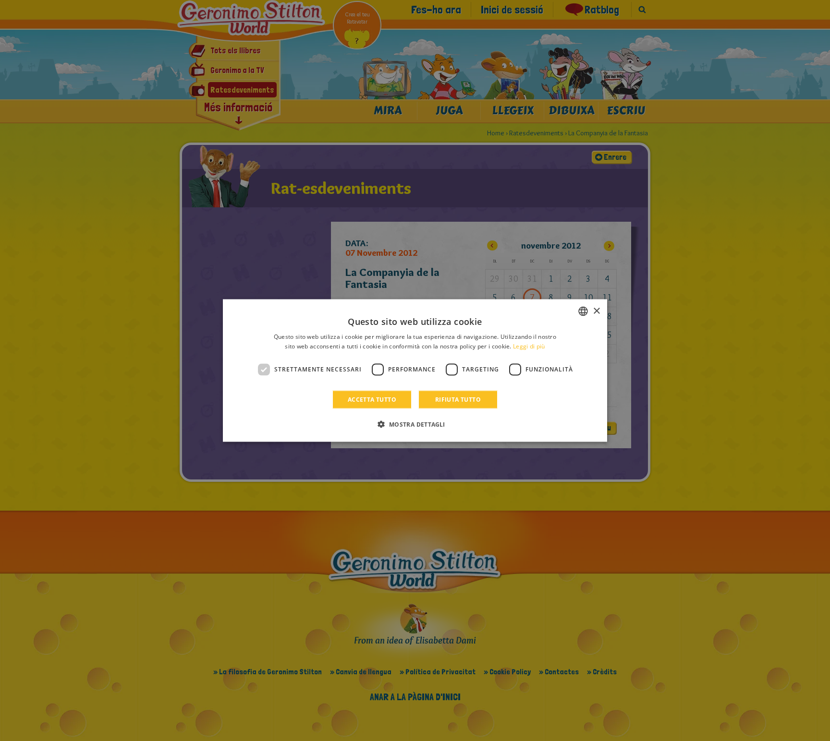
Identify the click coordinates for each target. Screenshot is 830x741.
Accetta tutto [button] (372, 399)
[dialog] (415, 370)
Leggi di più (529, 346)
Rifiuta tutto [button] (458, 399)
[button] (415, 424)
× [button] (596, 310)
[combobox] (583, 311)
